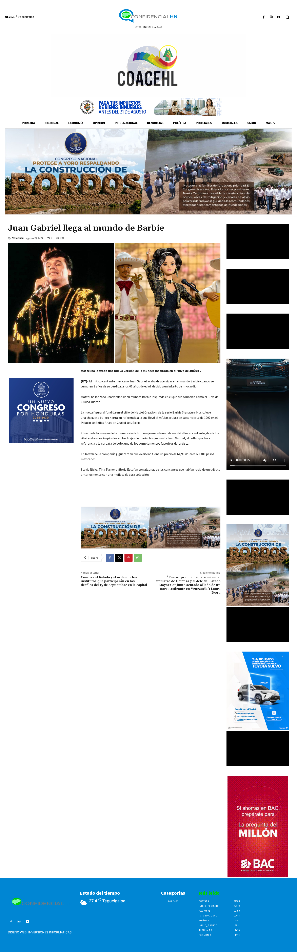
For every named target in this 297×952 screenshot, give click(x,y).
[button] (287, 17)
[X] (119, 558)
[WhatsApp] (138, 558)
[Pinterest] (128, 558)
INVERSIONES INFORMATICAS (50, 932)
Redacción (17, 238)
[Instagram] (271, 17)
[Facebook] (263, 17)
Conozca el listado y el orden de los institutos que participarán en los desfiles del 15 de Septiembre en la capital (114, 581)
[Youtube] (278, 17)
